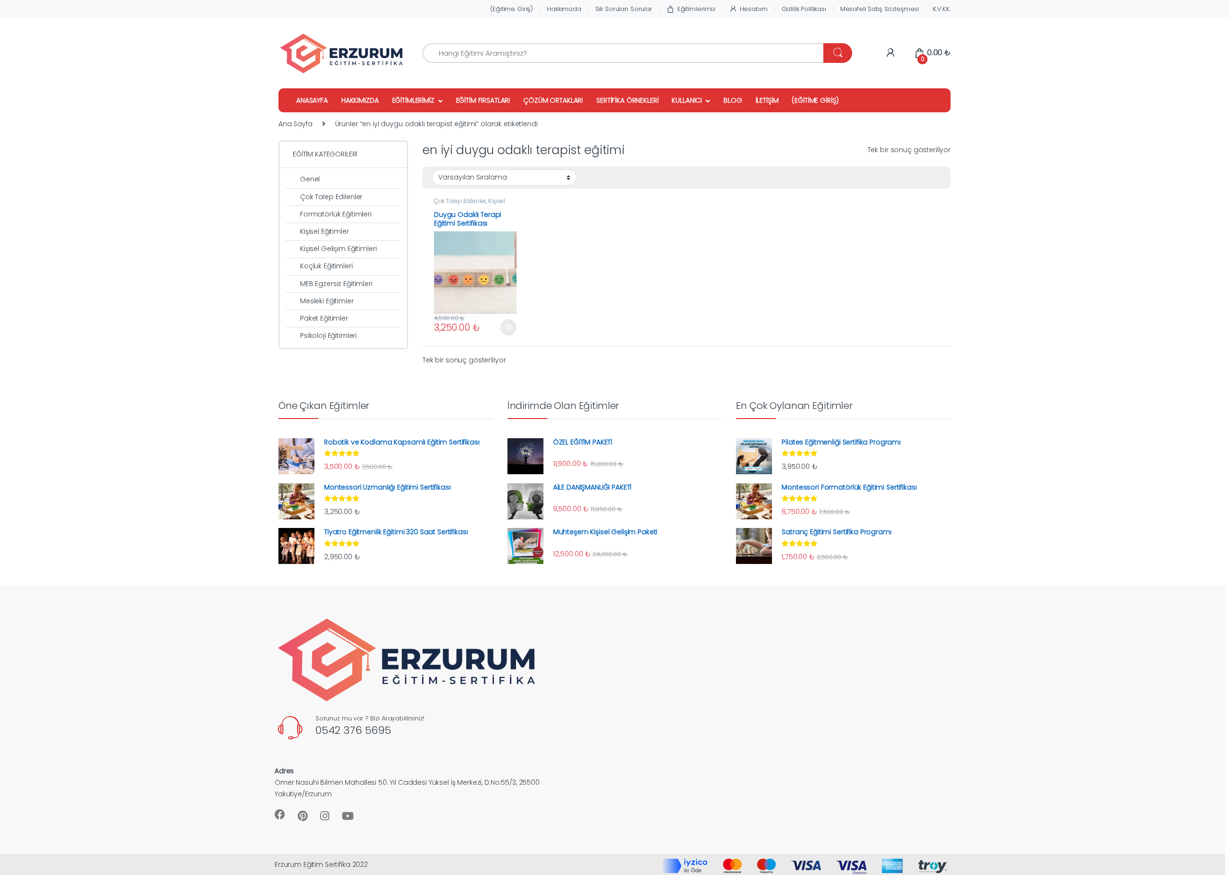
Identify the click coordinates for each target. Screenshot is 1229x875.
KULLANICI (687, 100)
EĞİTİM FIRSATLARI (483, 100)
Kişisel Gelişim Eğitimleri (469, 204)
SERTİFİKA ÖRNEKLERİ (627, 100)
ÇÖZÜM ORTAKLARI (553, 100)
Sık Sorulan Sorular (623, 8)
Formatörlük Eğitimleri (336, 214)
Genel (310, 179)
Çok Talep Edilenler (460, 201)
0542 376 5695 (353, 730)
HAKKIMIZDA (360, 100)
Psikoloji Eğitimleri (328, 335)
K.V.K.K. (942, 8)
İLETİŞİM (767, 100)
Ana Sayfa (295, 124)
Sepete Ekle (505, 327)
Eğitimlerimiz (696, 8)
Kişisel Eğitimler (324, 231)
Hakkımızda (564, 8)
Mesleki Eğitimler (327, 301)
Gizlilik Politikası (804, 8)
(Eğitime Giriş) (511, 8)
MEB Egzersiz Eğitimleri (336, 283)
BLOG (732, 100)
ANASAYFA (312, 100)
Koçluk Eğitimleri (326, 266)
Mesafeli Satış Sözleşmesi (879, 8)
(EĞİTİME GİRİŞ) (815, 100)
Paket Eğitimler (324, 318)
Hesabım (754, 8)
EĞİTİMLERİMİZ (413, 100)
